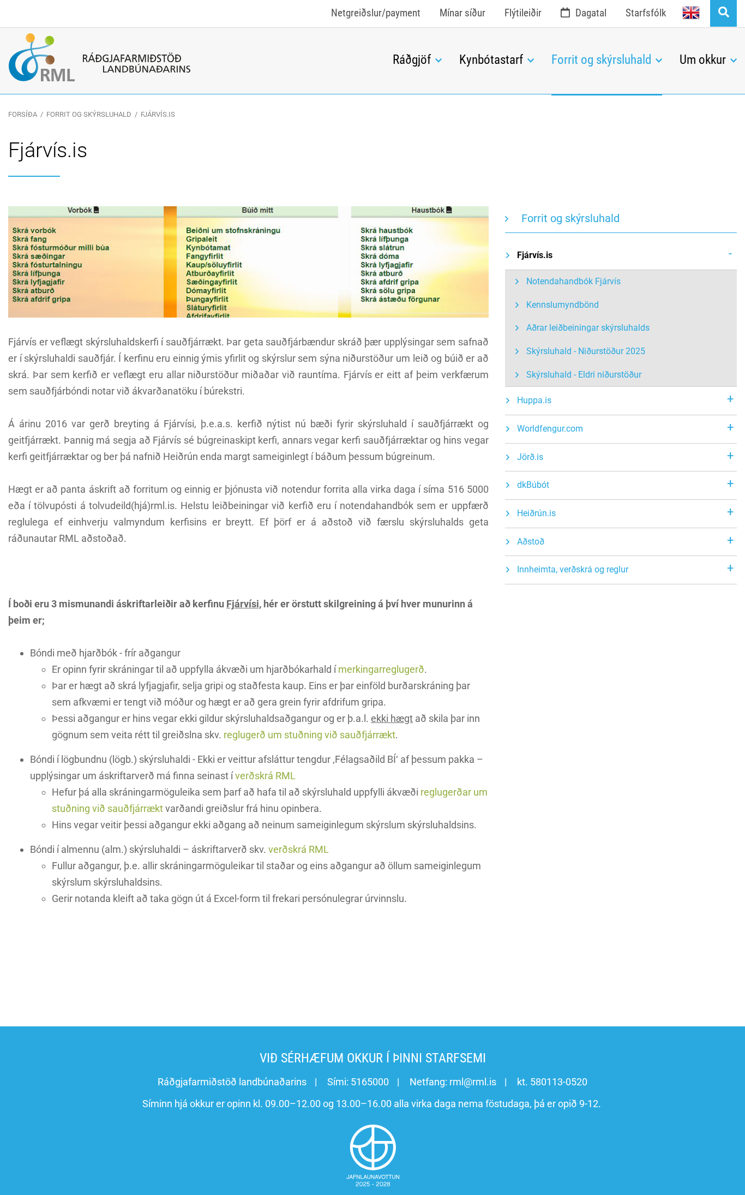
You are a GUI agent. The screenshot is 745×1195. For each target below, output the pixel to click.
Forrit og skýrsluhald (88, 114)
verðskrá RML (265, 775)
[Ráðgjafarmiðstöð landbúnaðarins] (192, 57)
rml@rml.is (472, 1082)
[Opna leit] (723, 13)
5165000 (370, 1082)
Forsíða (22, 114)
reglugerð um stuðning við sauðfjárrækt (309, 734)
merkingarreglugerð (381, 669)
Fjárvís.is (158, 114)
